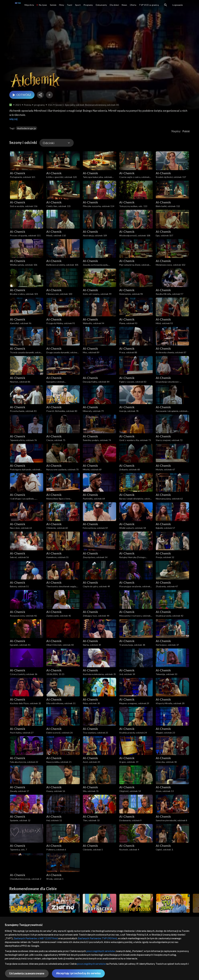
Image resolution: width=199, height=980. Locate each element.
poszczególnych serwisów (100, 950)
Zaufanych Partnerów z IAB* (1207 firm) (36, 938)
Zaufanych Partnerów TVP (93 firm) (97, 938)
